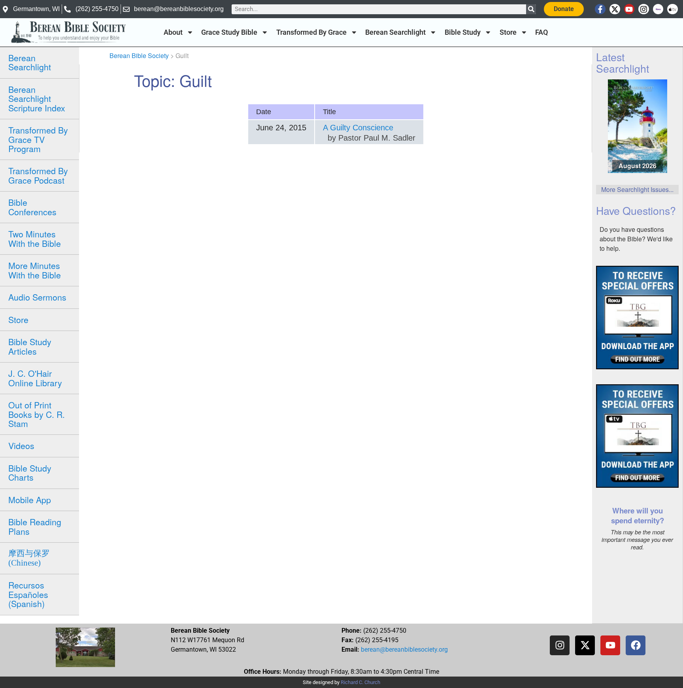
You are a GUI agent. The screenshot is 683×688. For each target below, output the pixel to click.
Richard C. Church (360, 682)
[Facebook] (635, 645)
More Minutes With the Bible (34, 269)
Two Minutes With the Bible (34, 238)
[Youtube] (629, 9)
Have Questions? (636, 210)
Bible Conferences (32, 206)
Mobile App (29, 500)
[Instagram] (643, 9)
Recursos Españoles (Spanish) (28, 594)
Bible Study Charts (29, 472)
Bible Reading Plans (34, 526)
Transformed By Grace (311, 32)
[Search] (531, 9)
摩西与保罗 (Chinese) (29, 558)
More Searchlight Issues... (637, 189)
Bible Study (463, 32)
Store (508, 32)
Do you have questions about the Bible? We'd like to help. (636, 239)
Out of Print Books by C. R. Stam (36, 414)
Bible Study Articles (29, 346)
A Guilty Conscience (358, 127)
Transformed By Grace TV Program (38, 139)
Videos (21, 445)
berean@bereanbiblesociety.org (404, 649)
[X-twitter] (614, 9)
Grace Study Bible (229, 32)
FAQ (541, 32)
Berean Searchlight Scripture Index (36, 98)
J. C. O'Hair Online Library (35, 377)
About (173, 32)
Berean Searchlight (395, 32)
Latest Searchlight (622, 62)
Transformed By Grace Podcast (38, 175)
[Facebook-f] (600, 9)
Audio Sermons (37, 297)
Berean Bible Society (139, 55)
